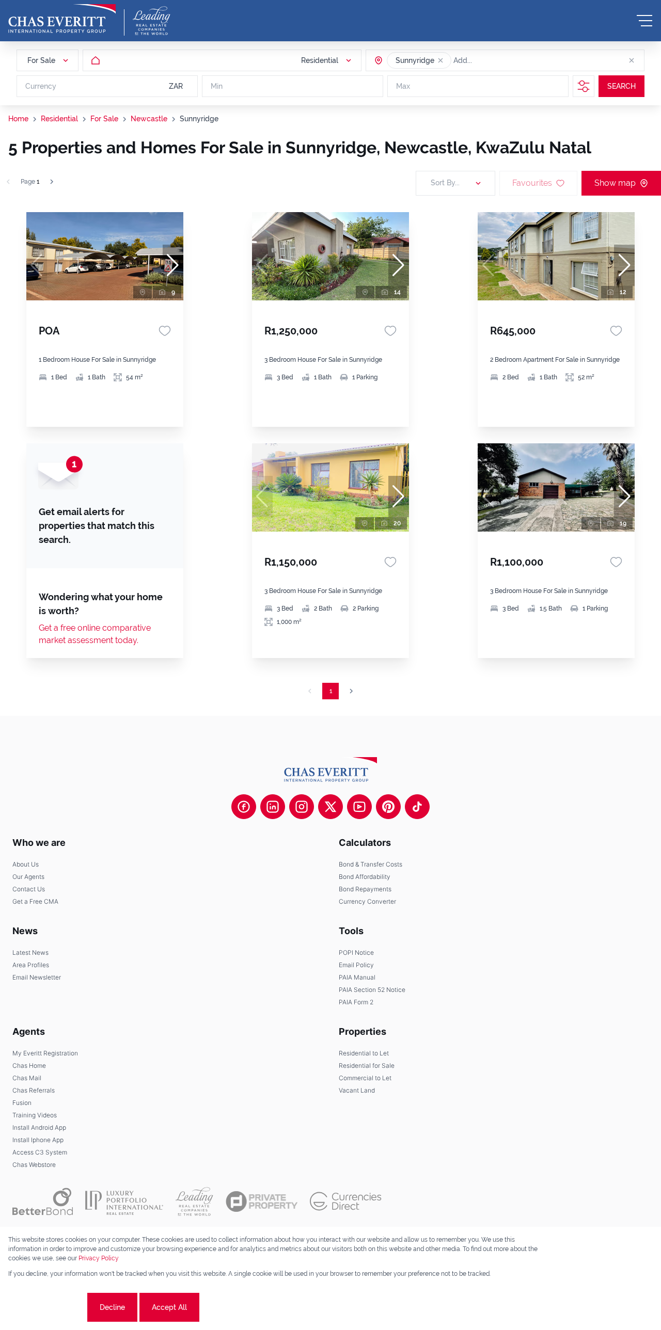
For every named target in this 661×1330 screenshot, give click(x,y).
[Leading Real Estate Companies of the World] (151, 20)
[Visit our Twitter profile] (330, 806)
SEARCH (621, 86)
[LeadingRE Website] (194, 1201)
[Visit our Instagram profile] (301, 806)
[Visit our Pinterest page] (388, 806)
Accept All (169, 1307)
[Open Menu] (644, 20)
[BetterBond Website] (42, 1201)
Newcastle (149, 119)
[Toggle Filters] (583, 86)
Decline (112, 1307)
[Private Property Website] (261, 1201)
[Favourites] (165, 331)
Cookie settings (47, 1307)
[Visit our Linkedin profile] (272, 806)
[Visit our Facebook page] (243, 806)
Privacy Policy (98, 1258)
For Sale (104, 119)
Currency (40, 86)
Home (18, 119)
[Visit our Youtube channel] (359, 806)
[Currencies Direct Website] (346, 1201)
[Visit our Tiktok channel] (417, 806)
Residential (59, 119)
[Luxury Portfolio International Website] (124, 1201)
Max (403, 86)
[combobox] (493, 60)
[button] (440, 60)
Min (217, 86)
